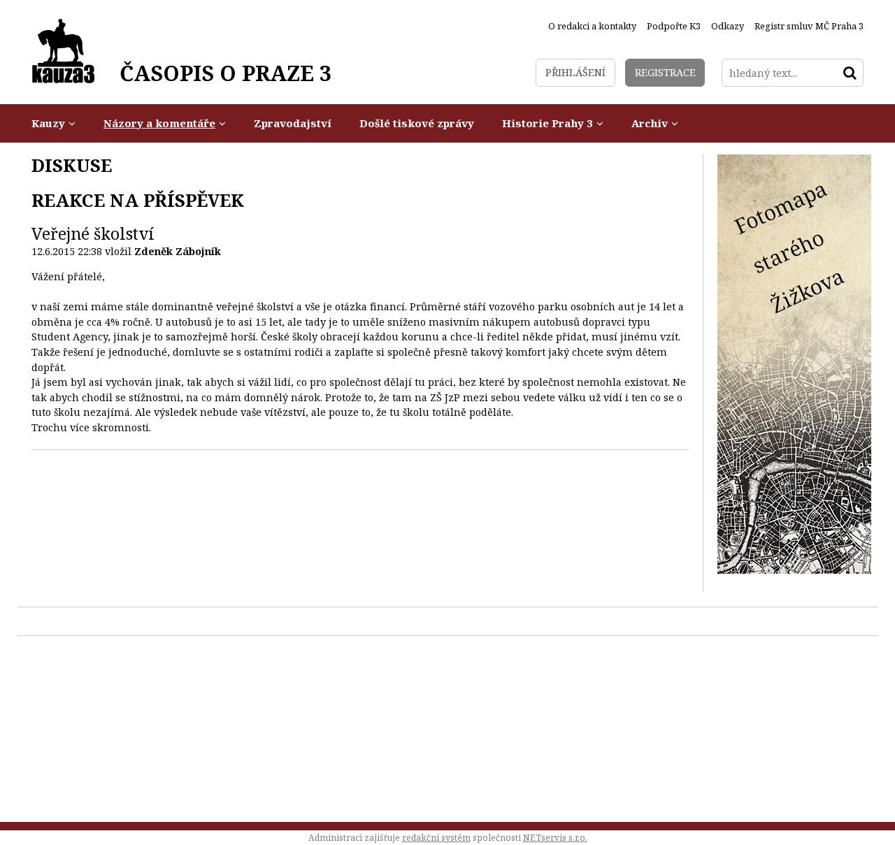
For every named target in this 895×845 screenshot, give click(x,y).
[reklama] (794, 570)
